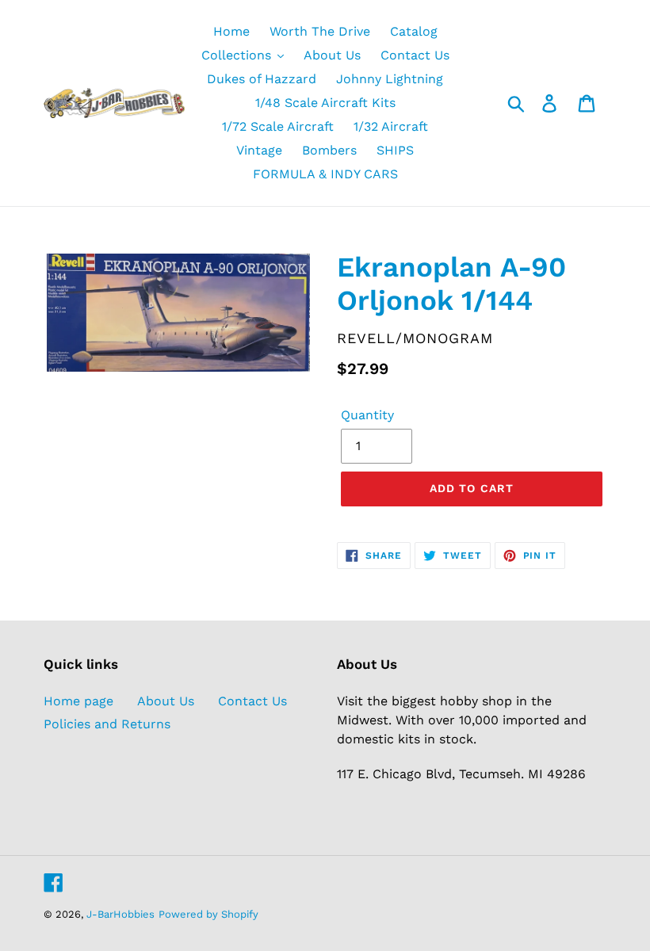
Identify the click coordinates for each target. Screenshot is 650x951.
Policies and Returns (107, 723)
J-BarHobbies (120, 914)
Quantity (367, 414)
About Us (165, 700)
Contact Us (252, 700)
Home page (78, 700)
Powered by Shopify (208, 914)
